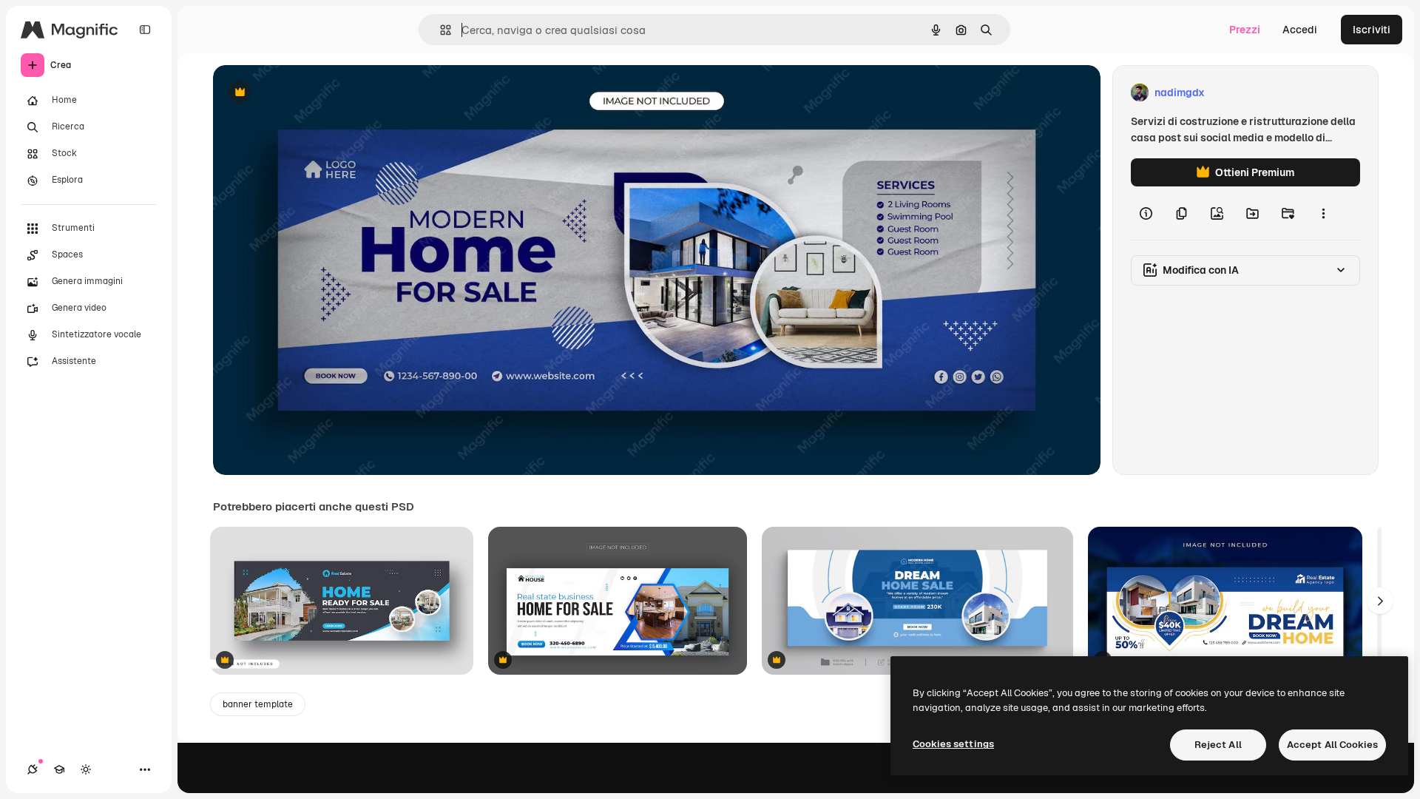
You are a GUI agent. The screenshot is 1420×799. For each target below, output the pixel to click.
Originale (310, 93)
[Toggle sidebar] (145, 29)
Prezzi (1244, 29)
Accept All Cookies (1332, 744)
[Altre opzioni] (1323, 213)
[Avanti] (1380, 601)
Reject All (1218, 744)
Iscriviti (1371, 29)
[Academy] (59, 769)
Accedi (1299, 29)
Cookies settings (953, 744)
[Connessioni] (32, 769)
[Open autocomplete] (439, 30)
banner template (258, 704)
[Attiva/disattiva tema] (86, 769)
